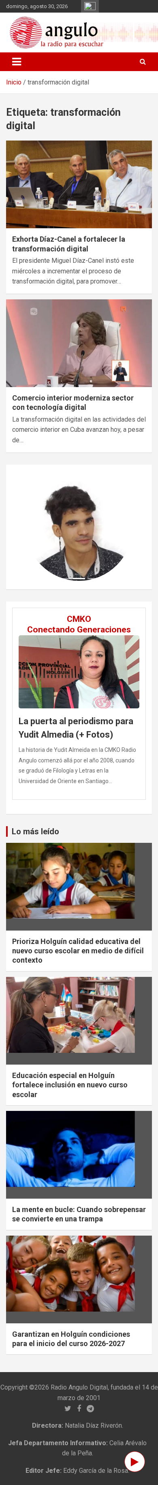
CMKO (79, 619)
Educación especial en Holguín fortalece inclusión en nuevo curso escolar (70, 1085)
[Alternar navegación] (16, 61)
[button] (34, 527)
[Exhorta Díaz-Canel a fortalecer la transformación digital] (79, 185)
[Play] (134, 1461)
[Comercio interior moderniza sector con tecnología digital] (79, 343)
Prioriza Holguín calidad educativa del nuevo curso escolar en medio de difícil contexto (78, 951)
